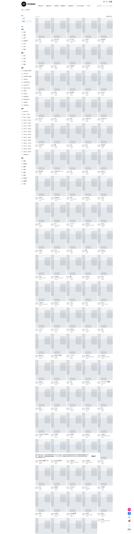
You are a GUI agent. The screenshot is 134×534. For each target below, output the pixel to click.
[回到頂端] (129, 525)
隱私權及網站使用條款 (49, 456)
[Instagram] (129, 509)
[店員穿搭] (129, 529)
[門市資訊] (129, 517)
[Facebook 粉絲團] (129, 513)
